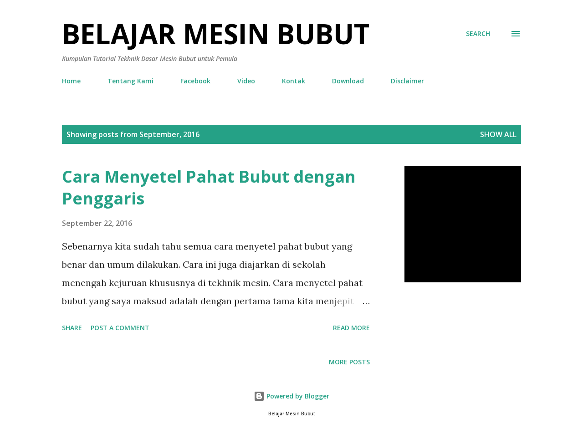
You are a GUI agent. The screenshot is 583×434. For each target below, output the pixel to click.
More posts (349, 361)
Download (348, 81)
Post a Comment (120, 327)
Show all (498, 134)
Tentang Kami (130, 81)
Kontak (293, 81)
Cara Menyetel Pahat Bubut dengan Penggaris (209, 187)
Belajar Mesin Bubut (215, 33)
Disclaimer (407, 81)
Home (71, 81)
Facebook (195, 81)
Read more (351, 327)
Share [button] (72, 327)
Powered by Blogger (297, 396)
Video (246, 81)
